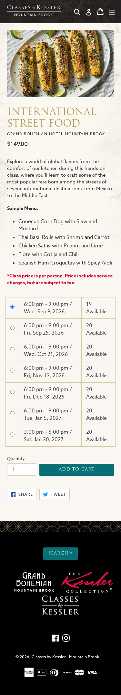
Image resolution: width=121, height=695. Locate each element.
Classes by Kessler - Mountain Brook (65, 656)
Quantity (16, 459)
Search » (60, 553)
